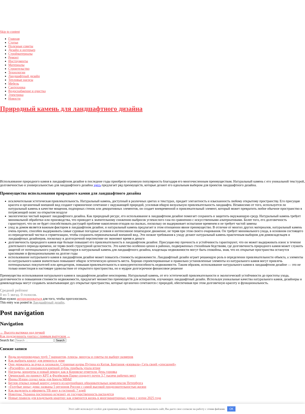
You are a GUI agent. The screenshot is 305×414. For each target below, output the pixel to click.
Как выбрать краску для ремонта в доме (36, 360)
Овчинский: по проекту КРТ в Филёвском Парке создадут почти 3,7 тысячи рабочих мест (72, 375)
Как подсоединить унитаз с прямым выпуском (35, 336)
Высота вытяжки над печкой (22, 332)
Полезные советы (20, 46)
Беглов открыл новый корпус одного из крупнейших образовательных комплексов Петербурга (75, 383)
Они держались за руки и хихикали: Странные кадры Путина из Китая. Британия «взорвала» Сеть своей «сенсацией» (92, 364)
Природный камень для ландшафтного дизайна (71, 108)
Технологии (16, 72)
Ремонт (13, 57)
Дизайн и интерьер (21, 50)
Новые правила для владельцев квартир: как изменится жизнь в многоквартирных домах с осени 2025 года (84, 398)
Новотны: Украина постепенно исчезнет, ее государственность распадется (61, 394)
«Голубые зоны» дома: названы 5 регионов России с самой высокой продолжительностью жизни (77, 386)
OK (231, 408)
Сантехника (16, 87)
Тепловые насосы (20, 80)
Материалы (16, 65)
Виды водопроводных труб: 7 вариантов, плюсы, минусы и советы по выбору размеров (70, 357)
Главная (14, 38)
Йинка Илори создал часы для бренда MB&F (40, 379)
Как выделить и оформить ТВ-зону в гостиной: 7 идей (47, 390)
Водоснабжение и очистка (27, 91)
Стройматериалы (20, 53)
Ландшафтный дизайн (24, 76)
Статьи (13, 42)
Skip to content (10, 31)
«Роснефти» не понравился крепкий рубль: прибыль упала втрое (54, 368)
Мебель (13, 83)
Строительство (18, 68)
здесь (97, 185)
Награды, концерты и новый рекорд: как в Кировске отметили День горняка (62, 372)
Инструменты (18, 61)
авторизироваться (29, 298)
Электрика (15, 95)
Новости (14, 98)
